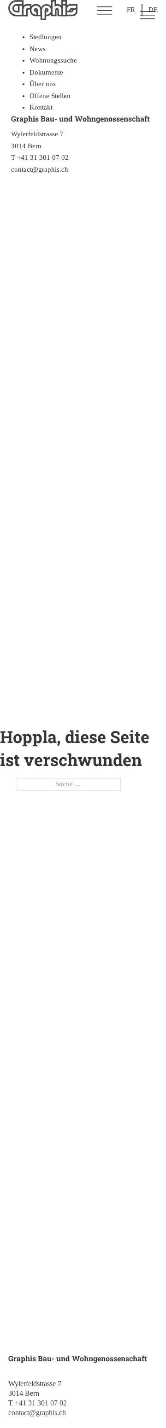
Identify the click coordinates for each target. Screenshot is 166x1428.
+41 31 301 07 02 (41, 1403)
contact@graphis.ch (37, 1412)
